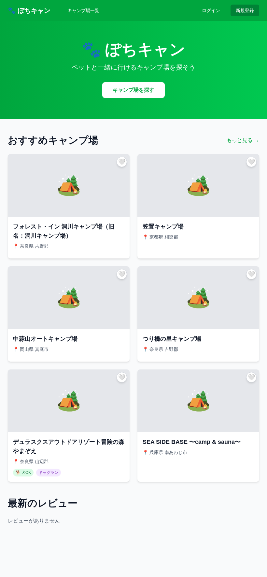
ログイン (211, 10)
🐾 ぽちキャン (29, 10)
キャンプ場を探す (133, 90)
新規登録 (245, 10)
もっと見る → (243, 140)
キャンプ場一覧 (83, 10)
